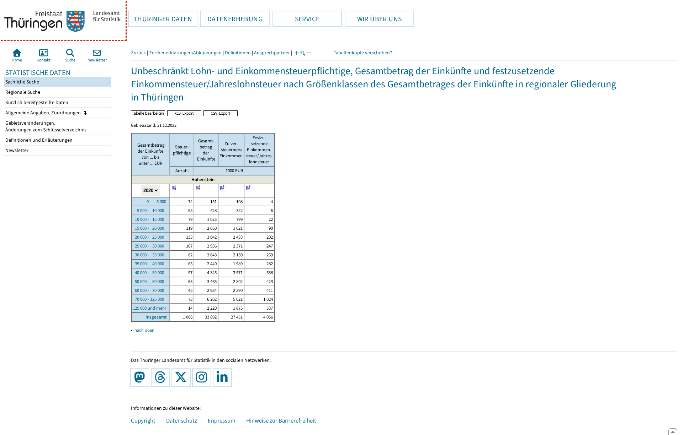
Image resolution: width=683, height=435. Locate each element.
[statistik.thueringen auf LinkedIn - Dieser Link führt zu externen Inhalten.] (223, 377)
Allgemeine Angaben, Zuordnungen (43, 112)
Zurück (138, 52)
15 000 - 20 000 (148, 228)
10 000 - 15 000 (148, 219)
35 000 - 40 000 (148, 264)
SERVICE (295, 18)
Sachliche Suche (21, 81)
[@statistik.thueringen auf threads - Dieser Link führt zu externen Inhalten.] (162, 377)
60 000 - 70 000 (148, 290)
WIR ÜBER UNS (373, 18)
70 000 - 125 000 (148, 299)
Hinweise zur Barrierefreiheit (281, 420)
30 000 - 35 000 (148, 255)
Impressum (221, 420)
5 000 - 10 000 (148, 210)
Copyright (143, 420)
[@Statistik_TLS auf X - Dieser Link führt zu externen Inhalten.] (182, 377)
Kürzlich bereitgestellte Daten (36, 102)
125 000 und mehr (149, 308)
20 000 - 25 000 (148, 237)
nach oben (144, 330)
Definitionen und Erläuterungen (38, 140)
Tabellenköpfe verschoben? (363, 52)
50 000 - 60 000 (148, 281)
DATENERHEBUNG (231, 18)
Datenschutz (181, 420)
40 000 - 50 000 (148, 273)
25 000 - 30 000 (148, 246)
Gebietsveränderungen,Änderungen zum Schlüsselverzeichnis (45, 126)
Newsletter (16, 150)
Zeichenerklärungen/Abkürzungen (185, 52)
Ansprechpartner (272, 52)
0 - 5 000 (149, 202)
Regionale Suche (22, 92)
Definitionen (238, 52)
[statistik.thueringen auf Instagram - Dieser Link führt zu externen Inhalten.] (203, 377)
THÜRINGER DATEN (160, 18)
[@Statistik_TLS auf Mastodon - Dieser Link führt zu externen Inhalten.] (141, 377)
